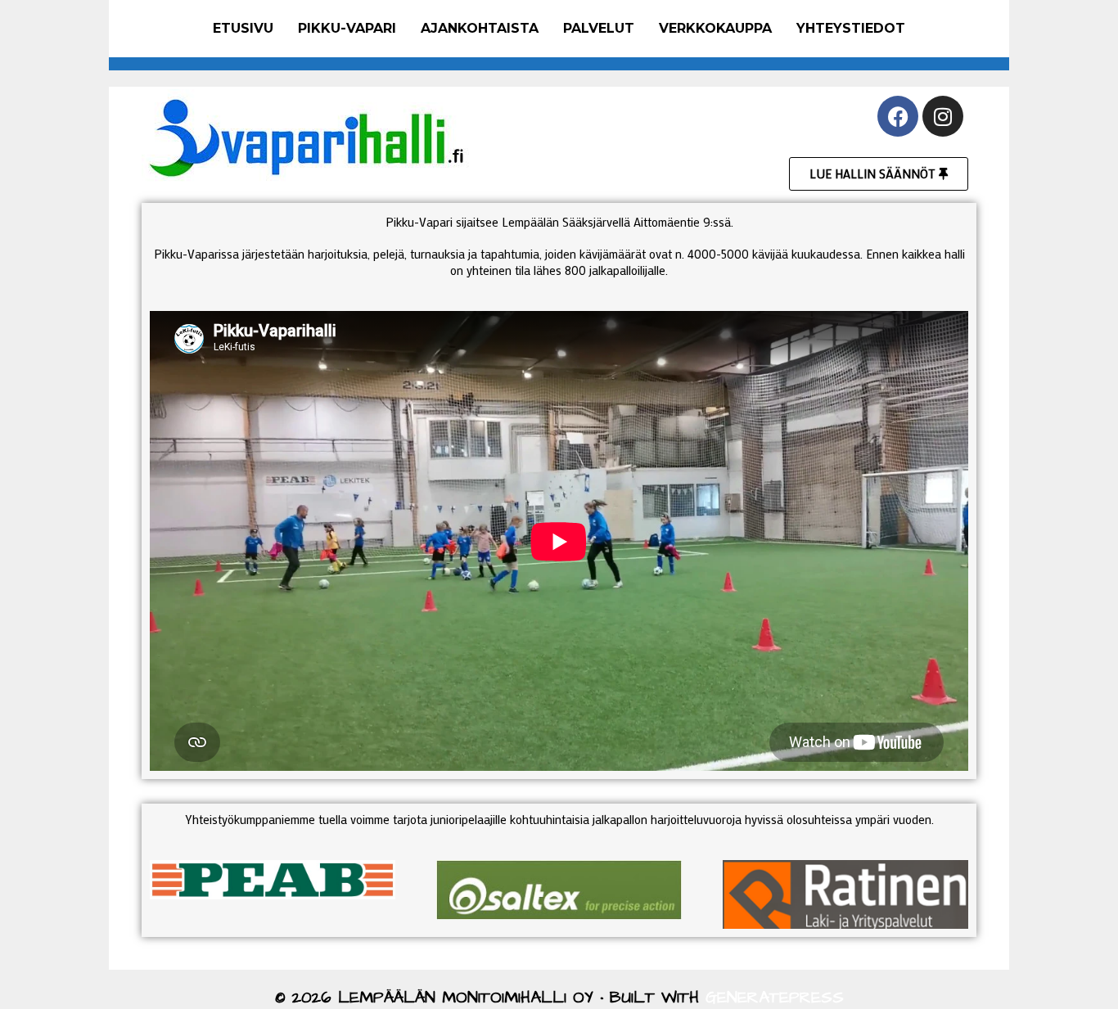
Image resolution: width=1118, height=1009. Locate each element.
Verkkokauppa (715, 28)
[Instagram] (942, 116)
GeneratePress (775, 997)
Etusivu (243, 28)
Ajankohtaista (480, 28)
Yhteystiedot (850, 28)
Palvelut (598, 28)
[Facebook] (897, 116)
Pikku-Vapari (347, 28)
